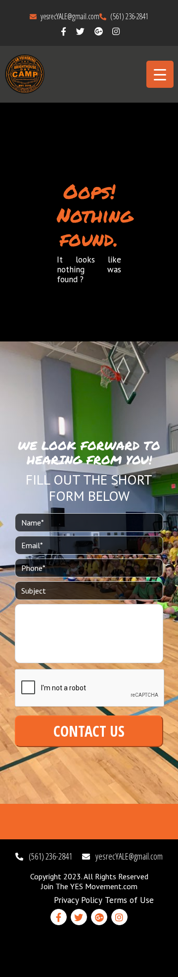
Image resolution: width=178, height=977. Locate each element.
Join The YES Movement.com (89, 886)
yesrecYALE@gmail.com (69, 16)
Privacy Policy (78, 900)
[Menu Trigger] (160, 74)
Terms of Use (129, 900)
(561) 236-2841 (128, 16)
